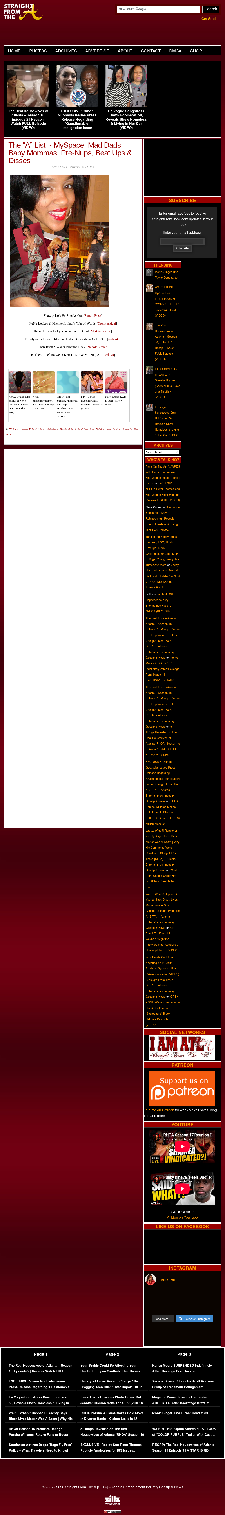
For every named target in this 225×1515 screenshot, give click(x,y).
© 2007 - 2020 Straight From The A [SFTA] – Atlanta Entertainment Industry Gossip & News (112, 1486)
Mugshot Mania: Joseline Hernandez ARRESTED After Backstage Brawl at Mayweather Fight (180, 1403)
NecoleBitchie (97, 347)
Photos (38, 50)
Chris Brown (53, 429)
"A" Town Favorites (18, 429)
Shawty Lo (127, 429)
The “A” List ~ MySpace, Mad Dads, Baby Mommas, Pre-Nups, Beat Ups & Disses (70, 153)
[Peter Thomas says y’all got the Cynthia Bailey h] (154, 1306)
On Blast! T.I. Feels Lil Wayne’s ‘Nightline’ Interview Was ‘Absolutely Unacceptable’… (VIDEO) (162, 938)
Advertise (97, 50)
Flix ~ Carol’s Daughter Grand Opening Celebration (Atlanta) (92, 402)
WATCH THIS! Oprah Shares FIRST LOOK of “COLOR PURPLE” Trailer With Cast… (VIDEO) (184, 1434)
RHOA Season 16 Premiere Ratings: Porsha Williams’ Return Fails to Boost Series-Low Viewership (38, 1434)
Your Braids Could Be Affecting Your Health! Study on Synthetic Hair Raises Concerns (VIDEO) (110, 1371)
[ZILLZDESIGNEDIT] (112, 1504)
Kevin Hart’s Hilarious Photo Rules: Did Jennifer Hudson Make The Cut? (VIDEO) (111, 1400)
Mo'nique (100, 429)
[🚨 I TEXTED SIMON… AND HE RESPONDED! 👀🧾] (192, 1306)
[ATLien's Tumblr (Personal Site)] (182, 1058)
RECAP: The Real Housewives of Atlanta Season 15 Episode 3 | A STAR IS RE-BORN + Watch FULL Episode (183, 1450)
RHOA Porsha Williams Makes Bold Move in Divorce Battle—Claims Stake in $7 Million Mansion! (163, 812)
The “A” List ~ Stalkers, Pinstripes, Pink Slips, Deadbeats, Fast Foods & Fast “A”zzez (67, 406)
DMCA (175, 50)
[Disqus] (73, 627)
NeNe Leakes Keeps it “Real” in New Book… (116, 400)
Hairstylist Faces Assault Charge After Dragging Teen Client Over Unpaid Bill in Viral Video (111, 1387)
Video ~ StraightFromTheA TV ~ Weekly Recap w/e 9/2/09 (43, 402)
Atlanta (41, 429)
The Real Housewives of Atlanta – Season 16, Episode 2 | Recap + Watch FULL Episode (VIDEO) (28, 119)
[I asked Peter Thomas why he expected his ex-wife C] (211, 1295)
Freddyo (108, 354)
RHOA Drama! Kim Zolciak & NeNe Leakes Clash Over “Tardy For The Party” (19, 404)
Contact (151, 50)
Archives (66, 50)
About (125, 50)
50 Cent (33, 429)
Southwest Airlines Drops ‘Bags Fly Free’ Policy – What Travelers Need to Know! (40, 1447)
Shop (196, 50)
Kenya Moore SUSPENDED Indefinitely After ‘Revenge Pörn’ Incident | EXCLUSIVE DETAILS (162, 668)
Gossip (63, 429)
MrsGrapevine (101, 331)
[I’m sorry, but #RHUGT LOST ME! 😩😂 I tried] (173, 1295)
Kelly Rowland (75, 429)
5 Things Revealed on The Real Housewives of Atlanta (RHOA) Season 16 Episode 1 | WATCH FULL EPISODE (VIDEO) (112, 1437)
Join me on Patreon (159, 1109)
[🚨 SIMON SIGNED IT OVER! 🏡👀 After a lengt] (211, 1306)
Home (14, 50)
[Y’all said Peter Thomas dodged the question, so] (192, 1295)
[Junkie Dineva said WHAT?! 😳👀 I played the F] (173, 1306)
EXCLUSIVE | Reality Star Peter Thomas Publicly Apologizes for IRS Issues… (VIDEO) (111, 1450)
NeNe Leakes (113, 429)
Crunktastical (107, 323)
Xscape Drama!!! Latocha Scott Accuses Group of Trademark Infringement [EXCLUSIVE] (183, 1387)
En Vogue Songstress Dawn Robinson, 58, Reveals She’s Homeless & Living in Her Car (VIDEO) (126, 119)
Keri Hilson (89, 429)
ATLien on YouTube (182, 1217)
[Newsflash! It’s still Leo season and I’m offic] (154, 1295)
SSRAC (114, 339)
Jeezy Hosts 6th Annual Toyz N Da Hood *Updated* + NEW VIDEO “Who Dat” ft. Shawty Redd (163, 576)
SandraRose (93, 315)
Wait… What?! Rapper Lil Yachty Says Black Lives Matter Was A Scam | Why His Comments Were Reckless (41, 1419)
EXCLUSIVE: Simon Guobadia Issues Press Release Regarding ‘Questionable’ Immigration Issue (77, 119)
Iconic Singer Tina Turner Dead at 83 (180, 1413)
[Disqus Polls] (73, 508)
